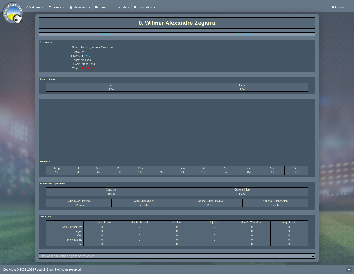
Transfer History (246, 34)
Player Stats (108, 34)
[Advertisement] (177, 129)
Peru (87, 55)
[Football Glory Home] (12, 7)
